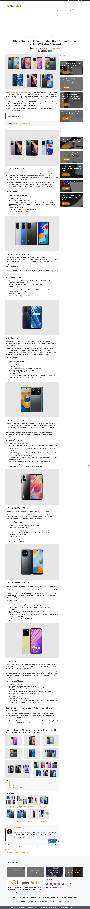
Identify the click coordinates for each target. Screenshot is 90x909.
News (47, 10)
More (64, 10)
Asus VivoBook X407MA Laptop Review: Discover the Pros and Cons (71, 168)
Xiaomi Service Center (15, 787)
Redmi (11, 783)
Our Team (22, 897)
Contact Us (29, 897)
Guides (28, 10)
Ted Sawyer (17, 827)
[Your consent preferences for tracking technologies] (88, 461)
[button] (70, 10)
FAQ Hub (61, 901)
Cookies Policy (33, 901)
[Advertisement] (45, 22)
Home (20, 36)
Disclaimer (55, 901)
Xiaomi (11, 781)
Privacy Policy (24, 901)
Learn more (54, 846)
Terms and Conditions (45, 901)
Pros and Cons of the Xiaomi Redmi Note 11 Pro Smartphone (21, 851)
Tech (33, 10)
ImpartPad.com (22, 907)
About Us (15, 897)
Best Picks (19, 10)
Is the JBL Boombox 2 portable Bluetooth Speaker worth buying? (71, 197)
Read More (66, 72)
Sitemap (67, 901)
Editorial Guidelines (38, 897)
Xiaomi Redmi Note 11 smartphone (17, 92)
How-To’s (41, 10)
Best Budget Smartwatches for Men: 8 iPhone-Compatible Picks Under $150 (71, 65)
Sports (53, 10)
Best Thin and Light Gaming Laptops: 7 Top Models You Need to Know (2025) (70, 81)
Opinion (58, 10)
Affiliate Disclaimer (56, 48)
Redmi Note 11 (13, 785)
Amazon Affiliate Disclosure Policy (67, 897)
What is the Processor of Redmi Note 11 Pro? (17, 852)
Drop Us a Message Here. (59, 886)
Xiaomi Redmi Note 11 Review (24, 123)
